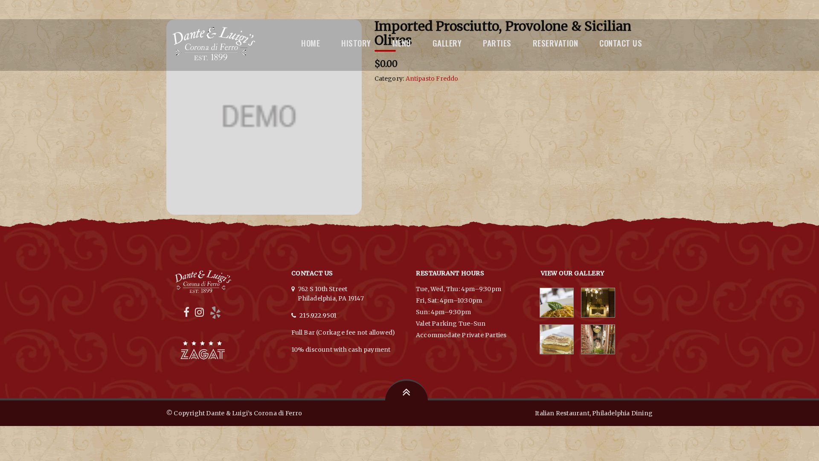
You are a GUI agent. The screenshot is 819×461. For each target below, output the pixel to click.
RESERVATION (555, 42)
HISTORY (356, 42)
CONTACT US (620, 42)
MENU (401, 42)
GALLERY (447, 42)
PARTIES (497, 42)
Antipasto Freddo (432, 78)
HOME (310, 42)
